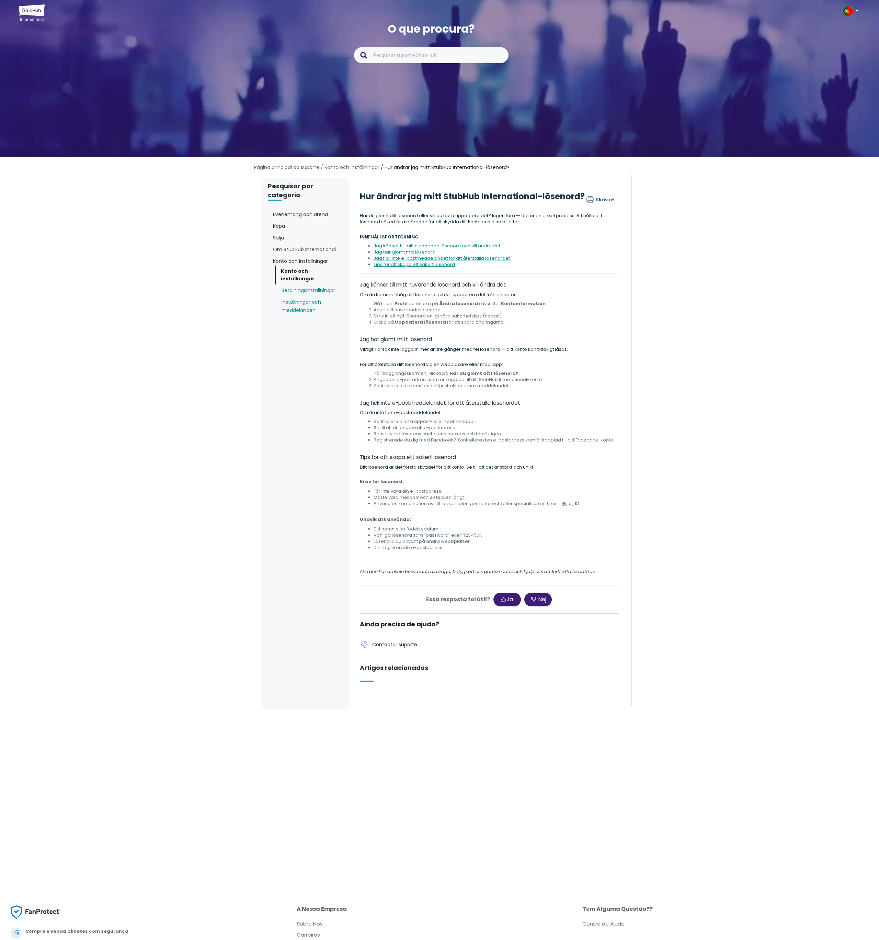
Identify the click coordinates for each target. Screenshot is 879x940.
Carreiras (308, 934)
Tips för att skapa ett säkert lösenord (414, 264)
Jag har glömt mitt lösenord (404, 252)
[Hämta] (426, 390)
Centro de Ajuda (603, 923)
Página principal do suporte (287, 167)
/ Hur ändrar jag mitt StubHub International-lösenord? (445, 167)
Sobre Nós (310, 923)
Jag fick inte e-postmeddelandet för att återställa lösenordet (442, 258)
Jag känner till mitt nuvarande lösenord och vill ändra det (437, 246)
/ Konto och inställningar (350, 167)
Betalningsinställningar (308, 290)
